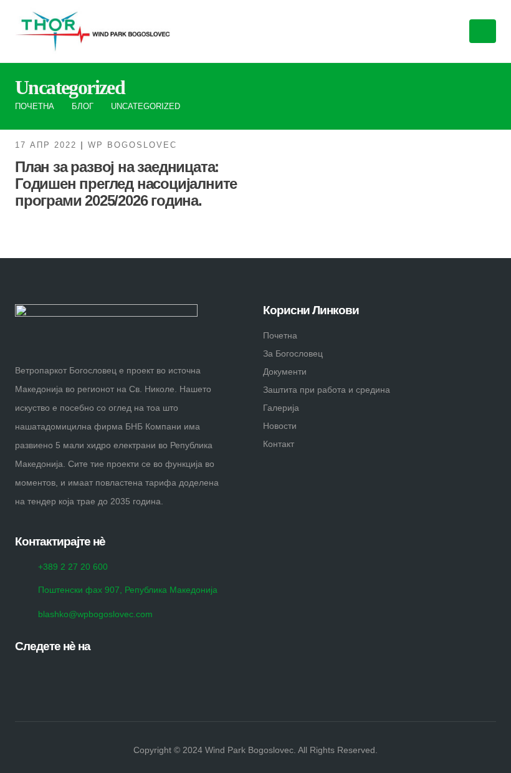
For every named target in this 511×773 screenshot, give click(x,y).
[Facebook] (25, 672)
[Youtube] (49, 672)
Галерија (281, 408)
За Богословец (293, 353)
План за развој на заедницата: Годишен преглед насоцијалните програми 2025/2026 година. (126, 183)
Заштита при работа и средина (326, 390)
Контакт (278, 444)
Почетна (280, 335)
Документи (285, 372)
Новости (280, 426)
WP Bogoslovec (132, 145)
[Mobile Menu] (482, 31)
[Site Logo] (93, 31)
